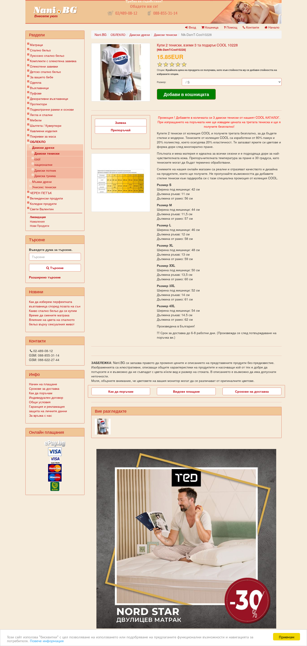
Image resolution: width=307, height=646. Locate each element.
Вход (192, 27)
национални (43, 164)
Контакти (252, 27)
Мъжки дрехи (42, 181)
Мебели (36, 120)
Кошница (211, 27)
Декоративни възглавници (49, 98)
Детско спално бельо (45, 71)
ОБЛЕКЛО (38, 141)
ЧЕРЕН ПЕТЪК (41, 193)
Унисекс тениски (44, 187)
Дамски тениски (47, 153)
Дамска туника (45, 175)
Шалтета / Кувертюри (45, 125)
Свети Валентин (42, 209)
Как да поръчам (40, 393)
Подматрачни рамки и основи (52, 109)
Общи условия (40, 402)
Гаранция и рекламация (47, 406)
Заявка (120, 122)
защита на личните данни (48, 411)
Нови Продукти (39, 226)
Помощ (231, 27)
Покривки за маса (43, 136)
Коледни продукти (43, 203)
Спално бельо (40, 50)
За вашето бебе (41, 77)
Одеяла (35, 82)
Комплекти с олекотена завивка (53, 61)
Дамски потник (45, 170)
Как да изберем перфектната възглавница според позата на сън (54, 303)
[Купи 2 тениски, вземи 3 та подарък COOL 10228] (120, 72)
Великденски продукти (46, 198)
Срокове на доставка (252, 391)
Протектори (38, 104)
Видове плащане (186, 391)
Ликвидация (38, 217)
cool (37, 159)
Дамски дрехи (43, 147)
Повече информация (47, 640)
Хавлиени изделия (43, 131)
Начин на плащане (43, 384)
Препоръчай (121, 130)
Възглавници (39, 87)
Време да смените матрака (49, 315)
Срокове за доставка (44, 388)
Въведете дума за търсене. (50, 249)
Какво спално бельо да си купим (53, 310)
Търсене (56, 267)
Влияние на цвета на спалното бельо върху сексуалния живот (52, 321)
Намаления (37, 221)
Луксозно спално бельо (47, 55)
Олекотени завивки (44, 66)
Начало (273, 27)
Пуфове (36, 93)
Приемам (286, 636)
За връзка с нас (40, 415)
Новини (36, 291)
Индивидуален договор (46, 397)
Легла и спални (41, 114)
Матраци (36, 44)
